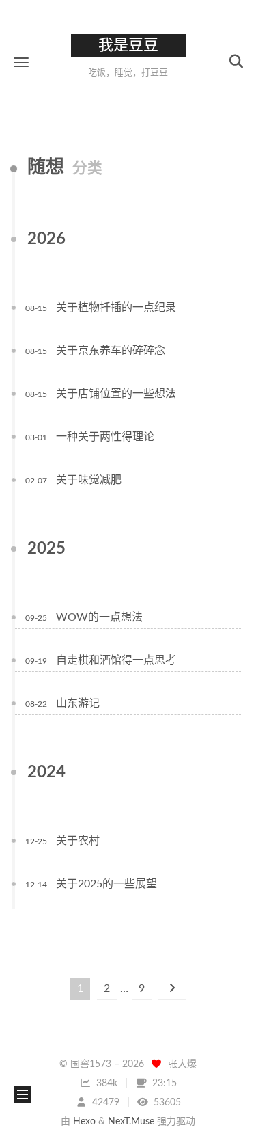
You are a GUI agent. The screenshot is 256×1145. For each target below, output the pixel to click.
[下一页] (172, 989)
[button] (21, 62)
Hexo (84, 1122)
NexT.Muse (131, 1122)
